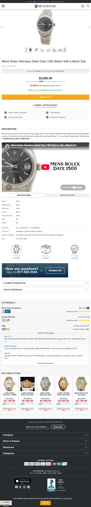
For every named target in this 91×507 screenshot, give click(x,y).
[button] (6, 504)
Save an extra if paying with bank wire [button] (45, 90)
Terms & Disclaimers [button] (13, 289)
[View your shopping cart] (82, 6)
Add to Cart (45, 97)
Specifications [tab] (24, 195)
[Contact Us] (45, 270)
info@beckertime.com (53, 471)
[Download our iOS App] (23, 480)
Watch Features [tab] (67, 195)
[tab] (45, 283)
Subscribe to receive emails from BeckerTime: (45, 422)
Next (89, 27)
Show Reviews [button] (45, 363)
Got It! (45, 503)
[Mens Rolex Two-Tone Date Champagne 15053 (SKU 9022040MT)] (81, 384)
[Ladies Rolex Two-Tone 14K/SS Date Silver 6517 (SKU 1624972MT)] (9, 384)
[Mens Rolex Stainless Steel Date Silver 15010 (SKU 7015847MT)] (45, 384)
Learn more (67, 498)
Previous (1, 27)
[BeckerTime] (45, 6)
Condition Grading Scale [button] (15, 282)
